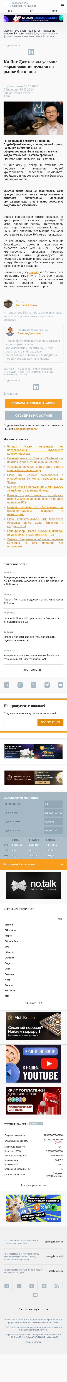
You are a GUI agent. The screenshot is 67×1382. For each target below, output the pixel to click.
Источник (12, 393)
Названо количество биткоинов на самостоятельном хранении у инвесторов (35, 511)
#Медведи (24, 368)
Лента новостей (16, 564)
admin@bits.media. (38, 1330)
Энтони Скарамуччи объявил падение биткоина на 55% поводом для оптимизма (35, 543)
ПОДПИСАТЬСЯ (50, 722)
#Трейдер (10, 371)
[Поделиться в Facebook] (6, 52)
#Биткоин (9, 368)
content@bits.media (53, 1256)
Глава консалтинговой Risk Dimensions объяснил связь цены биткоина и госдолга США (35, 522)
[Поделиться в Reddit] (47, 52)
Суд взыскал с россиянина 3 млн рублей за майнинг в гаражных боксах (35, 488)
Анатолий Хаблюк (26, 305)
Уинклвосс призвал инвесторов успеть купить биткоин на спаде (35, 468)
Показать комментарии (33, 403)
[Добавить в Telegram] (23, 52)
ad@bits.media (56, 1271)
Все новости (32, 669)
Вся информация (31, 1185)
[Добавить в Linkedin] (31, 52)
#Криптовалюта (43, 368)
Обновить (31, 1003)
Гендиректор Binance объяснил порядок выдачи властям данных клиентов (35, 532)
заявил (33, 272)
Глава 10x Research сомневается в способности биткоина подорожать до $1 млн (35, 478)
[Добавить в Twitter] (15, 52)
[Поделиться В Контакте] (39, 52)
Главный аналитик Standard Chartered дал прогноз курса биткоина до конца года (35, 460)
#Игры (23, 374)
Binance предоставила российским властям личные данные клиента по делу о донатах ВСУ (35, 499)
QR (55, 1337)
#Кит (21, 371)
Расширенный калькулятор (20, 864)
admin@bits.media (54, 1242)
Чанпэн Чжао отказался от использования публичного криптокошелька (35, 450)
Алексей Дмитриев (29, 333)
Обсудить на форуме (33, 415)
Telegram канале (25, 429)
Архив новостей (33, 1342)
